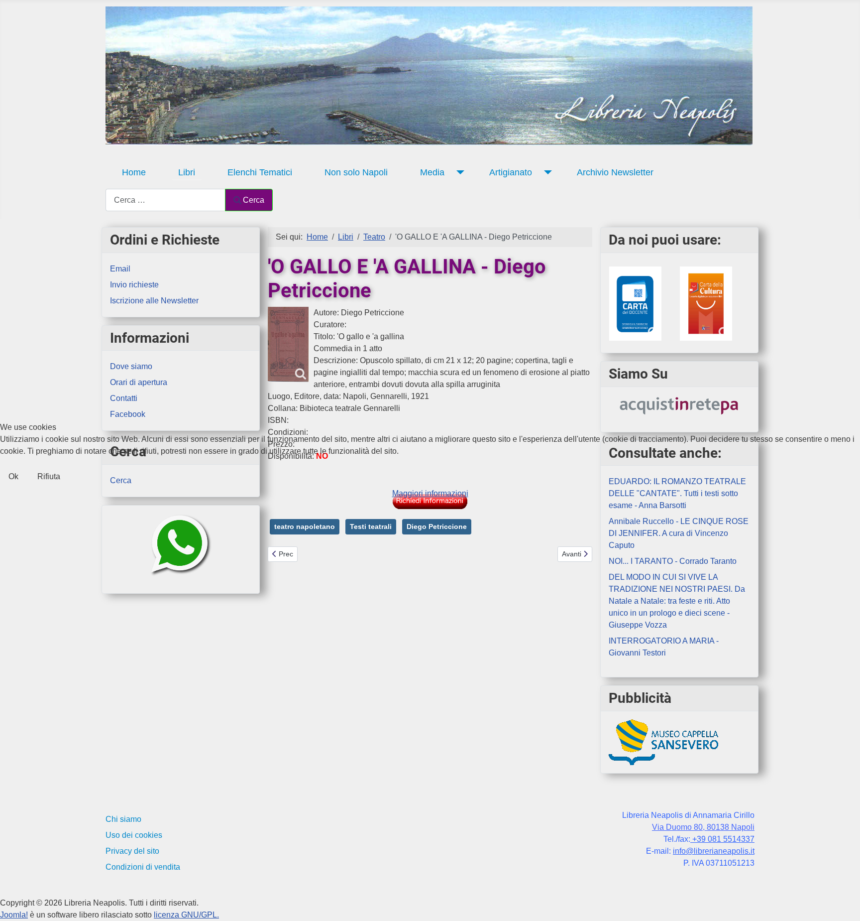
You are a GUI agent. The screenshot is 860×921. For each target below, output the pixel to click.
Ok (13, 476)
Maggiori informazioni (430, 493)
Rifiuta (48, 476)
